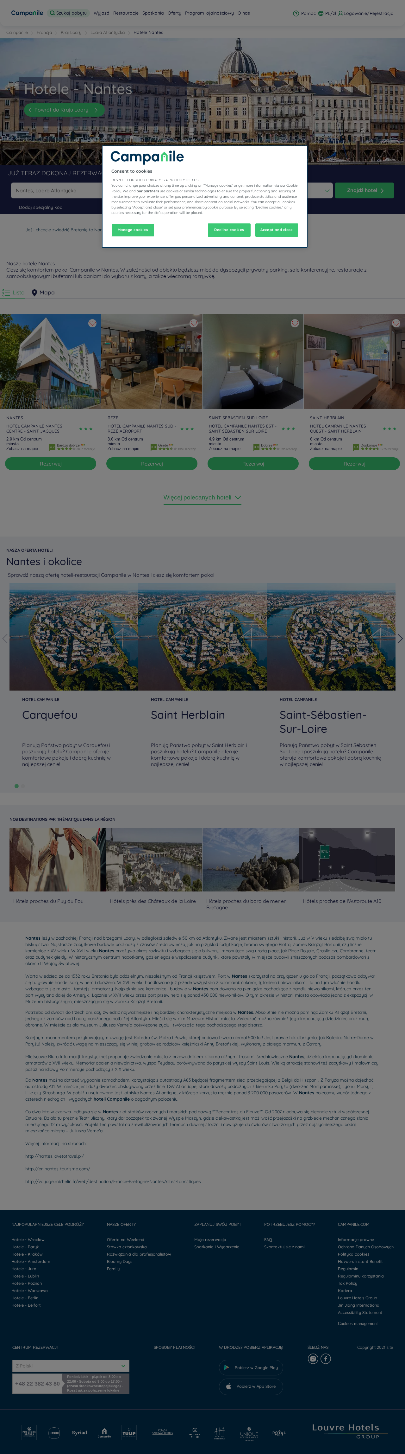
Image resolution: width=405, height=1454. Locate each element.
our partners (148, 191)
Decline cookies (229, 230)
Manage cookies (133, 230)
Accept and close (276, 230)
